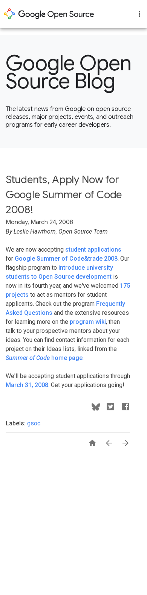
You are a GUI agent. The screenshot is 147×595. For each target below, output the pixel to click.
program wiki (88, 321)
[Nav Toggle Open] (139, 14)
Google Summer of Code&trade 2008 (66, 258)
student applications (93, 249)
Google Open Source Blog (69, 72)
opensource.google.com (49, 14)
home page (44, 357)
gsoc (33, 423)
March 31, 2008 (27, 385)
